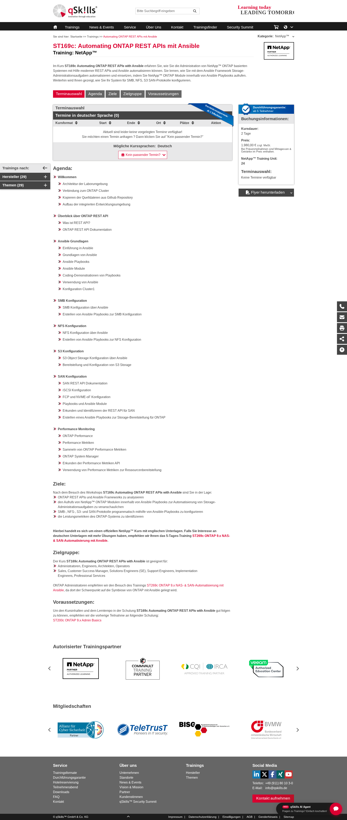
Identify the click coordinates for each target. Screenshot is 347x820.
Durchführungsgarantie (69, 777)
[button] (297, 668)
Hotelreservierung (66, 782)
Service (130, 27)
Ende (131, 123)
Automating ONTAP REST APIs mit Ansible (130, 36)
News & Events (101, 27)
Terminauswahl (69, 94)
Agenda (95, 94)
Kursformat (64, 123)
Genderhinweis (268, 816)
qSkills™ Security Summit (137, 801)
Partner (124, 792)
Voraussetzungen (163, 94)
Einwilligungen (231, 816)
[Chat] (336, 809)
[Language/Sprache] (288, 26)
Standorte (126, 777)
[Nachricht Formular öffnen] (342, 317)
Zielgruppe (132, 94)
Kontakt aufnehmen (273, 798)
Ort (158, 123)
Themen (192, 777)
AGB (249, 816)
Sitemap (289, 816)
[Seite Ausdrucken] (342, 328)
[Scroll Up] (128, 817)
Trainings (72, 27)
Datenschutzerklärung (202, 816)
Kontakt (177, 27)
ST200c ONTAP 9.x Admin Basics (77, 620)
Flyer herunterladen (268, 192)
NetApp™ (273, 36)
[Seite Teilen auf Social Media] (342, 339)
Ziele (112, 94)
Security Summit (240, 27)
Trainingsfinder (205, 27)
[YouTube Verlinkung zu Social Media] (289, 774)
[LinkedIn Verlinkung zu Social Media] (256, 774)
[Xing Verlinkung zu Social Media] (281, 774)
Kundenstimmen (131, 797)
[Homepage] (75, 11)
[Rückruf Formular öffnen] (342, 306)
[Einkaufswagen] (276, 26)
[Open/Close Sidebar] (45, 168)
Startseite (76, 36)
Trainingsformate (65, 772)
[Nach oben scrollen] (342, 350)
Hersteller (193, 772)
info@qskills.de (276, 788)
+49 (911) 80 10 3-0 (279, 783)
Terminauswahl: (256, 171)
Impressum (175, 816)
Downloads (61, 792)
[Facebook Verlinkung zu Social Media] (272, 774)
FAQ (56, 797)
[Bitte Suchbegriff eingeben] (195, 11)
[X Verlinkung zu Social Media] (264, 774)
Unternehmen (129, 772)
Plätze (184, 123)
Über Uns (153, 27)
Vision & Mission (131, 787)
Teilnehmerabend (65, 787)
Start (102, 123)
